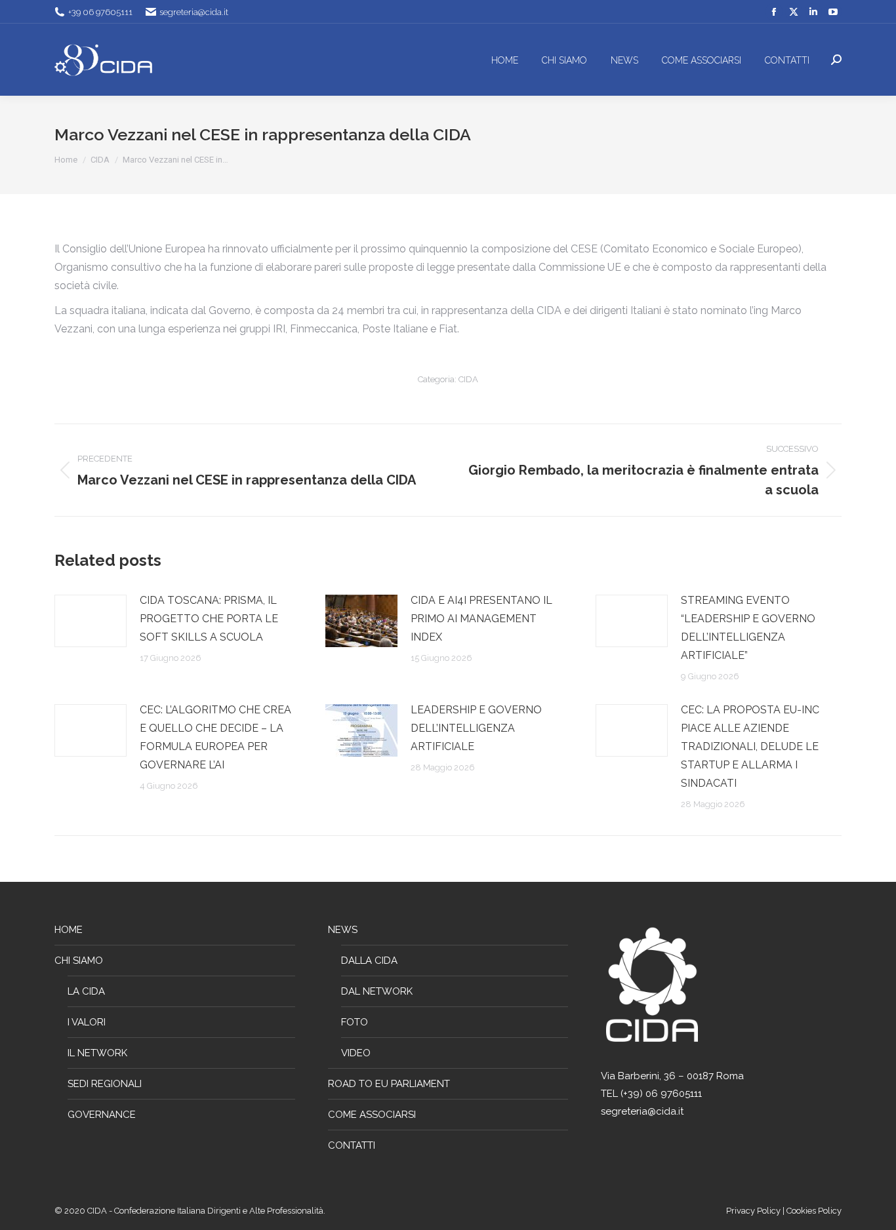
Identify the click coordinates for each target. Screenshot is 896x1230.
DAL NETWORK (377, 991)
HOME (68, 930)
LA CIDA (86, 991)
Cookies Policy (814, 1211)
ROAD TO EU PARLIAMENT (389, 1084)
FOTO (354, 1022)
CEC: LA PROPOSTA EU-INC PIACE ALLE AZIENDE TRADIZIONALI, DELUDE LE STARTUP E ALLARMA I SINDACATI (750, 746)
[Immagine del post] (90, 621)
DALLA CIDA (369, 960)
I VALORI (87, 1022)
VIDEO (356, 1053)
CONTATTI (351, 1145)
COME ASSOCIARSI (372, 1115)
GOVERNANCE (102, 1115)
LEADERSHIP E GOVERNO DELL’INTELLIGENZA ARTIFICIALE (476, 728)
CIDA (468, 379)
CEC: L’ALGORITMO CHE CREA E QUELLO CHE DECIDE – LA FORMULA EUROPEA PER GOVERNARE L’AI (215, 737)
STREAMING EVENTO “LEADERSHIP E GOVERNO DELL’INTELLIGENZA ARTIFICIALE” (748, 628)
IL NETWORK (97, 1053)
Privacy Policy (754, 1211)
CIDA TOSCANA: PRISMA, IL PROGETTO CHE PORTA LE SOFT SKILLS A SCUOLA (209, 618)
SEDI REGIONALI (105, 1084)
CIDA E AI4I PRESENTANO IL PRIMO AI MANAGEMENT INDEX (481, 618)
